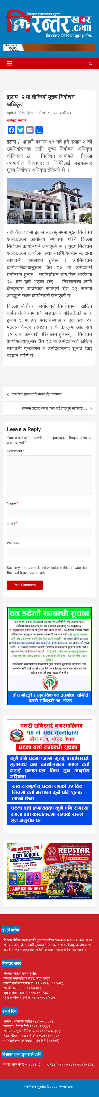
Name (12, 503)
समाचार (22, 120)
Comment (16, 451)
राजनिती (11, 120)
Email (12, 523)
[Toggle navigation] (9, 63)
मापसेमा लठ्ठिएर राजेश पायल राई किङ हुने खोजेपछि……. (54, 408)
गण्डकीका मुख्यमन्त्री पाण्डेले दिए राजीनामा (37, 394)
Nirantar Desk (37, 113)
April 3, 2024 (16, 113)
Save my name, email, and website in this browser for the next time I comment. (47, 570)
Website (13, 543)
